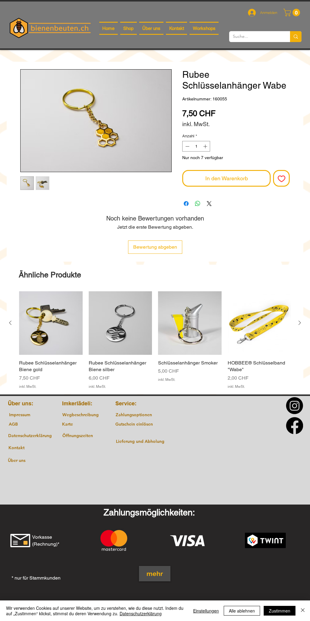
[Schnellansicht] (51, 323)
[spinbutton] (196, 146)
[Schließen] (302, 610)
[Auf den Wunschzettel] (281, 178)
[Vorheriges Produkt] (10, 322)
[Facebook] (294, 425)
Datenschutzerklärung (141, 613)
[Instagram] (294, 405)
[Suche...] (296, 36)
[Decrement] (186, 146)
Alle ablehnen (242, 611)
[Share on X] (209, 203)
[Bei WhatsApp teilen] (197, 203)
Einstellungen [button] (206, 611)
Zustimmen (279, 611)
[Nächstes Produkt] (299, 322)
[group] (155, 340)
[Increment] (205, 146)
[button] (292, 12)
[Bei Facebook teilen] (186, 203)
